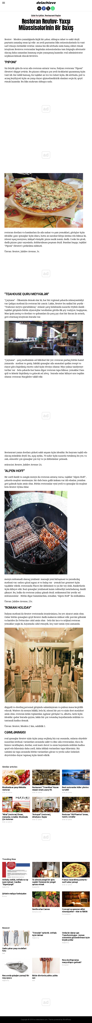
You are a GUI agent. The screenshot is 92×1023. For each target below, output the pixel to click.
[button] (3, 3)
